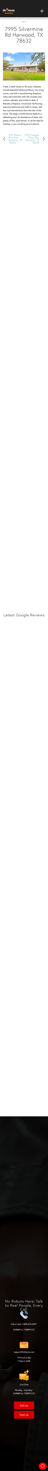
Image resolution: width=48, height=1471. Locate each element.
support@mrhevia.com (24, 1352)
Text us (24, 1414)
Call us (24, 1405)
